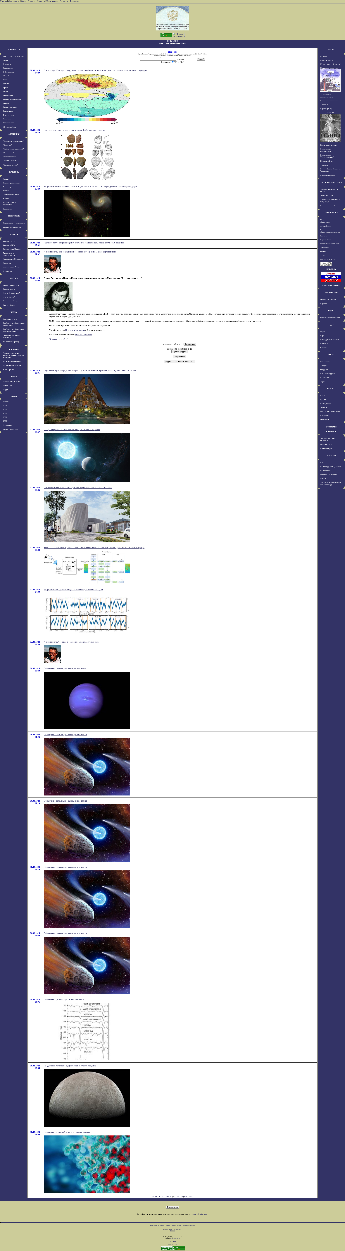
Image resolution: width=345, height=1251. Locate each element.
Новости (41, 1)
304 (167, 1196)
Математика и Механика (329, 244)
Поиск (322, 396)
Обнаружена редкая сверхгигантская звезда (64, 999)
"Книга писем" (8, 153)
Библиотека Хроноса (328, 299)
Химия (322, 255)
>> (192, 1196)
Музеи (322, 332)
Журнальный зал (9, 127)
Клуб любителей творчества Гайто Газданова (14, 330)
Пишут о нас (325, 377)
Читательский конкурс (12, 365)
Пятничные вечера (10, 319)
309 (185, 1196)
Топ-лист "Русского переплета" (327, 439)
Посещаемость (326, 404)
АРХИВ (14, 397)
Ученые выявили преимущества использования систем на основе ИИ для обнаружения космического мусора (94, 547)
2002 (5, 409)
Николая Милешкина (75, 330)
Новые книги (8, 111)
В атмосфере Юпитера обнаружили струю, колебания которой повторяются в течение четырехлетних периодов (95, 70)
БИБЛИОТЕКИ (331, 292)
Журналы (323, 407)
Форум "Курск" (9, 297)
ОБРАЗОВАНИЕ (331, 213)
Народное (324, 343)
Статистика (185, 1225)
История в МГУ (9, 245)
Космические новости (328, 145)
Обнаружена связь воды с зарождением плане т (65, 668)
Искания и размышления (12, 99)
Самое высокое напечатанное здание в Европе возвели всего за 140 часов (78, 487)
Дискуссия (74, 1)
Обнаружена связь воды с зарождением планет (65, 734)
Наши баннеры (326, 449)
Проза (5, 88)
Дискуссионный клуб (11, 285)
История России (9, 241)
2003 (5, 405)
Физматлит (324, 165)
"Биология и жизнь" (327, 206)
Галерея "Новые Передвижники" (172, 1229)
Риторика (6, 198)
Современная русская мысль (14, 223)
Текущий (6, 402)
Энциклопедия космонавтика (325, 150)
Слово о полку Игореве (12, 249)
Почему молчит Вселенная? (330, 64)
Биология (323, 236)
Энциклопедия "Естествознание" (327, 156)
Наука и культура (326, 109)
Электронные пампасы (11, 381)
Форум (5, 390)
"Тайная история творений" (13, 149)
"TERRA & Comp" (327, 195)
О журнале (324, 370)
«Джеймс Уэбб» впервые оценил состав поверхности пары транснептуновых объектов (84, 243)
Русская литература (327, 259)
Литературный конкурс (12, 361)
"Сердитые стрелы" (10, 165)
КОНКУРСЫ (14, 349)
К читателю (7, 64)
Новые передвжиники (11, 183)
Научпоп (323, 304)
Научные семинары (327, 175)
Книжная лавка (8, 123)
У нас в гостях (8, 115)
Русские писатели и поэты (330, 411)
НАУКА (331, 49)
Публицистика (8, 72)
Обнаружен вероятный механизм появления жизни (67, 1132)
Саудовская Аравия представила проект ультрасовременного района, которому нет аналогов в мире (90, 370)
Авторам (323, 366)
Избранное (324, 415)
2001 (5, 413)
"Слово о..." (7, 145)
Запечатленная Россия (11, 267)
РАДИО (331, 311)
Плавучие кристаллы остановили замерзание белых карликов (72, 429)
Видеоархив (7, 209)
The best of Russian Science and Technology (330, 484)
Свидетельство (169, 54)
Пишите (31, 1)
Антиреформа (325, 226)
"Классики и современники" (13, 141)
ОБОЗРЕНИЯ (13, 134)
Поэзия (5, 91)
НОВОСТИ (331, 456)
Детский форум (9, 305)
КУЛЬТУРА (14, 172)
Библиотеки (324, 420)
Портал (3, 1)
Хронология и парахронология (9, 254)
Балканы (6, 84)
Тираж (322, 382)
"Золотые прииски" (10, 161)
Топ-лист (64, 1)
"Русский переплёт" (58, 339)
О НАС (331, 355)
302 (159, 1196)
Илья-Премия (8, 370)
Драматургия (8, 95)
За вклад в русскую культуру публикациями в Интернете (13, 355)
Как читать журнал (327, 373)
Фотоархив (7, 425)
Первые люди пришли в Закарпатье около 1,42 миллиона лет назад (74, 130)
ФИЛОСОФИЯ (14, 216)
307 (178, 1196)
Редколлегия (325, 362)
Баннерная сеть (326, 444)
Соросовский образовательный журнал (330, 231)
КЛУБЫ (14, 312)
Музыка (6, 191)
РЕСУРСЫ (331, 389)
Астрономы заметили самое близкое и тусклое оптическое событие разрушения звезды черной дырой (90, 186)
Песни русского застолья (329, 339)
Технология (324, 248)
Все (321, 463)
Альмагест (7, 263)
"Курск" (6, 76)
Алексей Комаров (175, 1238)
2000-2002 (331, 112)
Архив (173, 1225)
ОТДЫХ (331, 325)
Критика (6, 103)
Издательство (8, 119)
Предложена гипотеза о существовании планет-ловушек (70, 1066)
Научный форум (9, 289)
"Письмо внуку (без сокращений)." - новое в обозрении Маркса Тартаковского (80, 252)
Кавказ (5, 80)
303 (163, 1196)
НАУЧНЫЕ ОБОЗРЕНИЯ (331, 182)
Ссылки (178, 1225)
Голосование (52, 1)
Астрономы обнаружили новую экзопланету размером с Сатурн (73, 589)
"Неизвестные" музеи (11, 195)
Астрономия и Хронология (13, 259)
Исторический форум (11, 301)
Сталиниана (7, 271)
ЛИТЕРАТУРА (14, 49)
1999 (5, 421)
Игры (322, 336)
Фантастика (7, 385)
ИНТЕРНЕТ (331, 431)
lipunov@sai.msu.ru (199, 1214)
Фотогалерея (8, 187)
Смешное (323, 348)
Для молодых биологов (331, 285)
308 (181, 1196)
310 (189, 1196)
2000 (5, 417)
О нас (23, 1)
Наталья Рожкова (83, 335)
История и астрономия (329, 101)
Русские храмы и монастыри (9, 203)
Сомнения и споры (10, 107)
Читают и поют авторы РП (330, 318)
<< (153, 1196)
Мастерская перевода (11, 342)
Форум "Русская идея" (11, 293)
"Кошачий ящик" (9, 157)
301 (156, 1196)
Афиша (5, 60)
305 (170, 1196)
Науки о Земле (325, 240)
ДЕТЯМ (14, 377)
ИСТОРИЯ (14, 234)
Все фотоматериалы (10, 429)
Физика (323, 251)
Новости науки (326, 470)
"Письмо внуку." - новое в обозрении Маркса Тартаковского (71, 642)
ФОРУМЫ (14, 278)
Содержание (14, 1)
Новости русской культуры (13, 56)
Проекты (323, 400)
